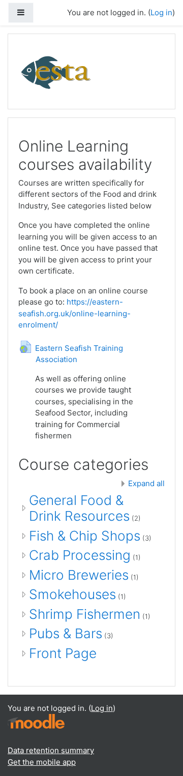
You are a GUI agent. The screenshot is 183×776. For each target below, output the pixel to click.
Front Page (63, 653)
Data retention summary (51, 750)
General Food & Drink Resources (79, 508)
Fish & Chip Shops (84, 536)
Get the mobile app (42, 762)
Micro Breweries (79, 575)
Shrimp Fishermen (84, 614)
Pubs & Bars (65, 633)
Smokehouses (72, 594)
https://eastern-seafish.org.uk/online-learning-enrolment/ (74, 313)
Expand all (146, 483)
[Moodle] (36, 721)
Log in (161, 12)
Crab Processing (80, 555)
